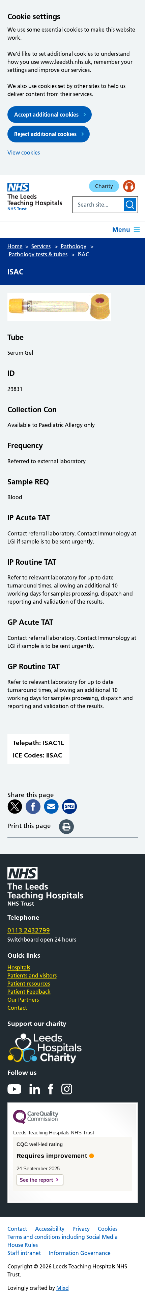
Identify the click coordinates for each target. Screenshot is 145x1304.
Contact (17, 1007)
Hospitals (18, 967)
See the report (36, 1180)
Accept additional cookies (46, 114)
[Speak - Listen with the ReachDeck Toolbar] (129, 186)
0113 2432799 (28, 930)
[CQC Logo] (35, 1122)
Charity (104, 186)
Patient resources (28, 983)
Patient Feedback (29, 991)
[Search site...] (98, 205)
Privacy (81, 1228)
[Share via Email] (51, 806)
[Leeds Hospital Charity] (55, 1048)
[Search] (130, 204)
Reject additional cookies (45, 134)
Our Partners (23, 999)
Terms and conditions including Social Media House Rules (62, 1240)
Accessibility (49, 1228)
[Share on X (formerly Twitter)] (14, 806)
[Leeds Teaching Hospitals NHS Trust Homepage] (34, 196)
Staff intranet (24, 1253)
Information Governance (80, 1253)
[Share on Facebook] (33, 806)
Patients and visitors (32, 975)
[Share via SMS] (69, 806)
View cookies (23, 152)
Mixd (62, 1288)
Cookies (107, 1228)
